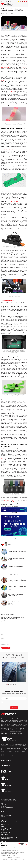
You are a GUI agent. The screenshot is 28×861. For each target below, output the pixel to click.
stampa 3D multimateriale (9, 34)
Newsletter (3, 806)
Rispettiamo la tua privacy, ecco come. (8, 855)
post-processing (5, 67)
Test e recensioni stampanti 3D (8, 800)
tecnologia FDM (11, 91)
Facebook (6, 500)
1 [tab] (7, 684)
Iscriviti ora (14, 707)
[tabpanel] (14, 672)
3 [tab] (11, 684)
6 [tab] (16, 684)
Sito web (2, 638)
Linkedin (11, 500)
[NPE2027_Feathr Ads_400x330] (14, 525)
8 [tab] (20, 684)
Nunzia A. (17, 13)
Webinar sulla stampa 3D (7, 807)
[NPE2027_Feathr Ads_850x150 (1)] (14, 509)
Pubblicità (3, 809)
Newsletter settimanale (18, 501)
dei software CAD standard (17, 134)
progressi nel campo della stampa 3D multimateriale (14, 80)
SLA (7, 85)
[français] (24, 1)
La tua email (5, 698)
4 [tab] (13, 684)
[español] (22, 1)
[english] (20, 1)
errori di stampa (15, 201)
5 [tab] (14, 684)
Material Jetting (23, 87)
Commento (3, 620)
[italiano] (26, 1)
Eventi (2, 803)
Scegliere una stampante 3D (8, 799)
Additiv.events (20, 733)
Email (2, 634)
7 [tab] (18, 684)
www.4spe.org (23, 751)
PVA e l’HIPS (24, 67)
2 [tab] (9, 684)
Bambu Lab (8, 263)
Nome (2, 630)
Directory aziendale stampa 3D (8, 802)
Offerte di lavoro (5, 804)
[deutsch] (18, 1)
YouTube (16, 500)
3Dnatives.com (12, 733)
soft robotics (13, 371)
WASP (10, 467)
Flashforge (3, 458)
